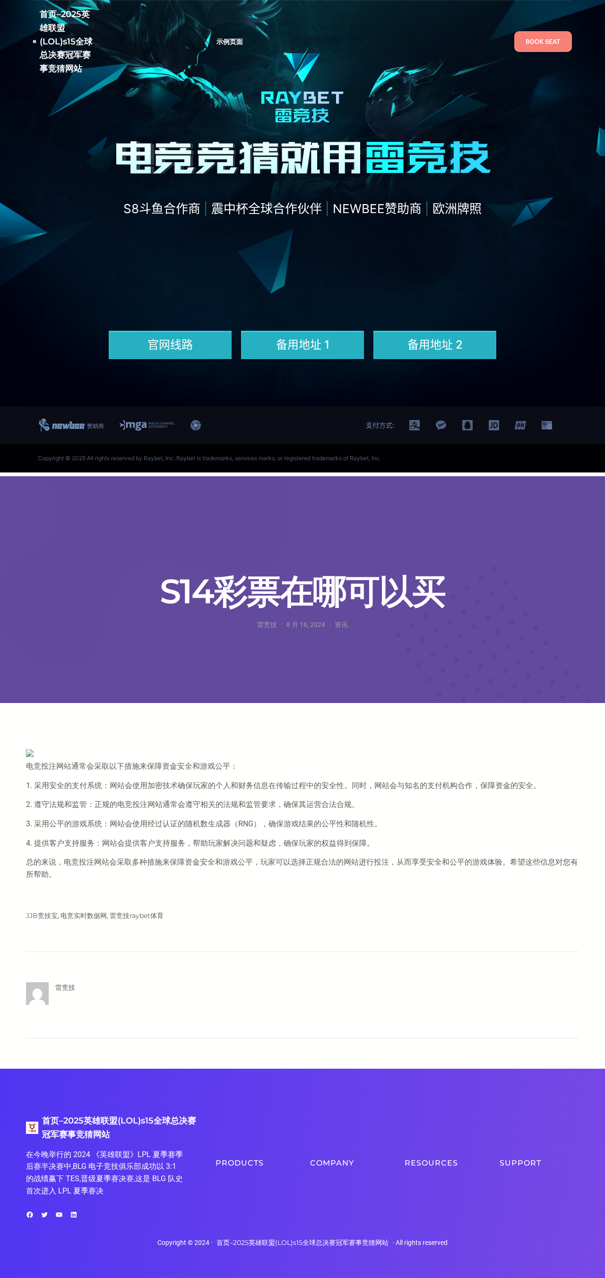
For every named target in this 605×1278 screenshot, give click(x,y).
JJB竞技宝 (42, 915)
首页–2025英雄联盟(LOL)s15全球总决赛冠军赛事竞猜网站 (66, 41)
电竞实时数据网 (83, 915)
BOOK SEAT (543, 41)
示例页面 (229, 41)
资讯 (341, 624)
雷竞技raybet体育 (137, 915)
